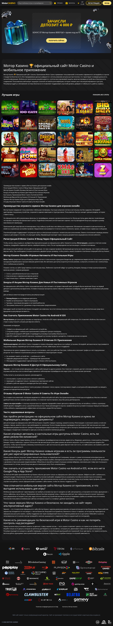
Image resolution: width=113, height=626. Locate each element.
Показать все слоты (101, 95)
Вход (107, 3)
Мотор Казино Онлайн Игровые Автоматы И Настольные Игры (25, 190)
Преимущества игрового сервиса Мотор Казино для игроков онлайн (27, 186)
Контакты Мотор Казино (69, 607)
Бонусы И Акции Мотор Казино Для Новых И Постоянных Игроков (26, 193)
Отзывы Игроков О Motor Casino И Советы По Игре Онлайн (24, 202)
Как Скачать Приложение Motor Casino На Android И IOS (23, 195)
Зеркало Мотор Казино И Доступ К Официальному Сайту (23, 199)
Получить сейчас (56, 40)
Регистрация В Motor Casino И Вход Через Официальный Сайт (25, 188)
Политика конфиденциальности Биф (47, 607)
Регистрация (93, 3)
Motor (8, 3)
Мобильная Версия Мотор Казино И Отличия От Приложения (25, 197)
